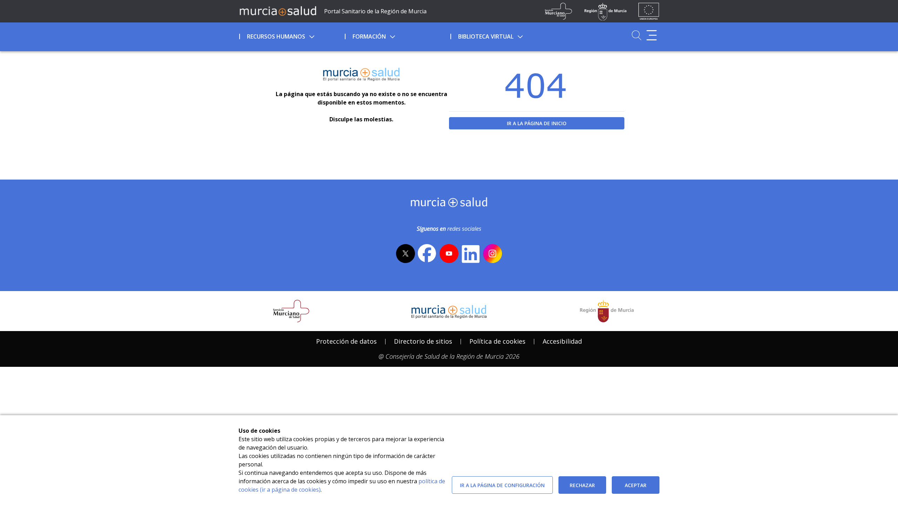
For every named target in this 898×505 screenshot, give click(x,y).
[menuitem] (291, 35)
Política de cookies (497, 341)
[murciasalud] (449, 203)
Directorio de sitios (423, 341)
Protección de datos (346, 341)
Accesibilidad (562, 341)
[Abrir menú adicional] (651, 35)
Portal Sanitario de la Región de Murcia (375, 11)
